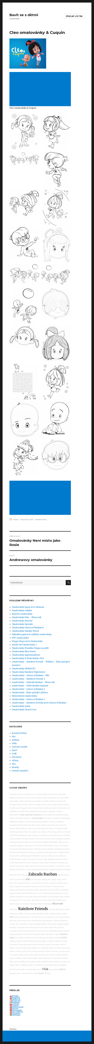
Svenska (16, 1015)
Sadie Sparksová (45, 958)
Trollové (47, 951)
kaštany (59, 893)
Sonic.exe (50, 890)
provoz (66, 842)
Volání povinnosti (16, 842)
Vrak (19, 921)
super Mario (44, 863)
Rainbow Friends (33, 908)
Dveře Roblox (63, 805)
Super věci (58, 846)
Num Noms (39, 927)
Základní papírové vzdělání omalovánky (32, 634)
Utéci (50, 924)
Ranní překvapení (50, 965)
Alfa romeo (36, 825)
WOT (19, 875)
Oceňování (56, 958)
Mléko (21, 914)
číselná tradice (15, 893)
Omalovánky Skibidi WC (24, 668)
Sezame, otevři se (59, 951)
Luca (68, 962)
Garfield (57, 938)
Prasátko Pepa (35, 832)
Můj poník (24, 801)
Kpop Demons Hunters (40, 822)
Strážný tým (57, 835)
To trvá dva (20, 880)
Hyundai (66, 931)
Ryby (17, 904)
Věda (14, 743)
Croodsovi (52, 883)
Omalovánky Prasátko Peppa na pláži (30, 648)
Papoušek (23, 945)
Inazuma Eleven (36, 904)
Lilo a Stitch (29, 805)
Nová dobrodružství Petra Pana (46, 794)
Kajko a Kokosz (47, 941)
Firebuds (53, 863)
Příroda (62, 801)
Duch (44, 815)
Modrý (12, 832)
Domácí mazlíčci (20, 770)
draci (41, 973)
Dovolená (16, 757)
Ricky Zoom (53, 917)
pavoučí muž (36, 880)
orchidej (18, 839)
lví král (48, 886)
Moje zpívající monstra (30, 815)
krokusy (29, 794)
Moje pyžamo (47, 921)
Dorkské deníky (61, 829)
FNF (28, 879)
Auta (40, 811)
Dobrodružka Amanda (48, 808)
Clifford (47, 973)
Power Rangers (32, 863)
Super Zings (57, 880)
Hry (14, 736)
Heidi (61, 897)
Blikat (23, 962)
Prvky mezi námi (49, 900)
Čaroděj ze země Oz (17, 794)
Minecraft (57, 903)
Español (16, 1013)
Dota (37, 839)
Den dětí (21, 811)
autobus (12, 941)
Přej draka (52, 832)
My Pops (51, 909)
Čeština (15, 1004)
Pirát (64, 880)
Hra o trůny (43, 917)
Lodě (14, 753)
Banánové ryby (59, 962)
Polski (15, 996)
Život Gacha (31, 951)
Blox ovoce (37, 893)
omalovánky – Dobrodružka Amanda (30, 685)
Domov (13, 1029)
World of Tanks (32, 973)
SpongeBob (54, 969)
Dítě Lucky (55, 945)
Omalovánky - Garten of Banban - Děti (30, 675)
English (16, 997)
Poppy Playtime (48, 849)
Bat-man (32, 829)
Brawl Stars (36, 883)
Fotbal (58, 900)
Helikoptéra (46, 880)
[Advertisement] (40, 89)
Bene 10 (63, 945)
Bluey (54, 924)
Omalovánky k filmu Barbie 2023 (28, 658)
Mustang (13, 921)
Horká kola (36, 921)
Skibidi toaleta (63, 875)
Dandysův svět (15, 849)
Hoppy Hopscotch (16, 866)
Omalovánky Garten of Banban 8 (28, 627)
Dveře (39, 969)
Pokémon (28, 934)
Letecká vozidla (19, 747)
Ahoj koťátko (32, 958)
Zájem (16, 801)
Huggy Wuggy (63, 924)
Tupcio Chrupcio (57, 822)
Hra (14, 764)
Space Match (25, 822)
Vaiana (56, 921)
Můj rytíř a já (29, 842)
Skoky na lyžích (42, 801)
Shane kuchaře (28, 849)
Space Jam (29, 798)
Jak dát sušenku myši (32, 941)
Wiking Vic (36, 948)
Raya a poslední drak (39, 852)
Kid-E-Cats (21, 973)
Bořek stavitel (15, 852)
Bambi (17, 859)
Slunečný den (20, 863)
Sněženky (13, 811)
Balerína (13, 875)
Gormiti (27, 870)
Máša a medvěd (15, 948)
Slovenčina (17, 1012)
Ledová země (20, 951)
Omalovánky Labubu (22, 610)
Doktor (67, 897)
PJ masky (67, 870)
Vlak (45, 969)
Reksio (21, 818)
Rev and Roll (32, 917)
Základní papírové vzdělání (31, 965)
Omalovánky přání (21, 706)
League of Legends (29, 859)
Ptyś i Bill (48, 927)
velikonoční (54, 801)
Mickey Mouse (58, 927)
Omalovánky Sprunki (22, 624)
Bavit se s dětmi (23, 15)
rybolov (59, 811)
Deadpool (47, 904)
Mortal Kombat (44, 945)
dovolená (13, 969)
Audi (24, 948)
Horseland (13, 825)
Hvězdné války (47, 948)
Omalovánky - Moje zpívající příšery (30, 692)
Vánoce (51, 829)
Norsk (15, 1008)
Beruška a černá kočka (27, 969)
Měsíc (17, 965)
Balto (16, 917)
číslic (47, 914)
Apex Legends (15, 886)
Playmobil (37, 897)
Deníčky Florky (41, 798)
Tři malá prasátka (34, 962)
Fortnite (44, 883)
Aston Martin (33, 808)
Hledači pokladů (42, 842)
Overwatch (13, 900)
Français (16, 1000)
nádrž (64, 914)
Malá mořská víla (16, 870)
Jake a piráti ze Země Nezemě (40, 835)
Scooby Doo (20, 798)
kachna (65, 955)
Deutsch (16, 999)
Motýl (44, 846)
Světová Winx (64, 917)
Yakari (12, 965)
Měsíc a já (13, 818)
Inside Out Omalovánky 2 (24, 644)
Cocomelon (24, 904)
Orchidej (62, 794)
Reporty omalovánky (22, 614)
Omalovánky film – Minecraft (26, 617)
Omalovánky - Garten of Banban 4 (28, 689)
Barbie (44, 897)
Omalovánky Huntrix (39, 870)
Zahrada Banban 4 (16, 846)
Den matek (18, 883)
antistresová (62, 883)
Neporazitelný (42, 829)
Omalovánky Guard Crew (24, 709)
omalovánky (37, 818)
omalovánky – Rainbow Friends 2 (28, 679)
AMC (53, 955)
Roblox (62, 969)
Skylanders (60, 909)
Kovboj (12, 880)
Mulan (43, 825)
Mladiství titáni (54, 859)
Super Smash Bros (33, 900)
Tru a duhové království (24, 938)
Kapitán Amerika (63, 839)
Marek (15, 519)
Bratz (29, 948)
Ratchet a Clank (61, 941)
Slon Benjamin (22, 829)
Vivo (17, 924)
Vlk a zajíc (47, 818)
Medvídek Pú (27, 893)
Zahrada (37, 849)
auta (49, 805)
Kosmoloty (14, 945)
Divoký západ (15, 808)
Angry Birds (30, 866)
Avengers (13, 931)
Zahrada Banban (42, 874)
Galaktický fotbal (55, 931)
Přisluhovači (14, 822)
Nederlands (18, 1007)
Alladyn (44, 832)
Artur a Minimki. (49, 811)
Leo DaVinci (60, 866)
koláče (64, 937)
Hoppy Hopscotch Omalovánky (27, 641)
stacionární (32, 945)
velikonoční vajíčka (55, 856)
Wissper (12, 973)
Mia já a (21, 805)
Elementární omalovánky (24, 696)
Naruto (48, 839)
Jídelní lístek (74, 16)
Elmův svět (25, 852)
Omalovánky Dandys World (25, 631)
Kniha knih (65, 818)
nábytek (43, 890)
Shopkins (13, 805)
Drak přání (28, 890)
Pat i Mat (60, 798)
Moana (44, 805)
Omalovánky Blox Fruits (24, 651)
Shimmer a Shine (53, 934)
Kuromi (25, 875)
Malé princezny (64, 808)
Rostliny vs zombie (17, 927)
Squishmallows (55, 914)
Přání (42, 839)
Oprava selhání (15, 958)
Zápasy (12, 829)
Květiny (15, 740)
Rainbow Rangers (62, 849)
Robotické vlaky (55, 842)
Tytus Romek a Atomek (56, 825)
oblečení (46, 893)
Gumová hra (26, 921)
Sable (24, 958)
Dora (48, 955)
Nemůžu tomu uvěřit (24, 897)
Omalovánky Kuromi (22, 620)
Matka (12, 798)
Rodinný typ (62, 863)
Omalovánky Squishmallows (26, 655)
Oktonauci (13, 909)
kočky (52, 893)
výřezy (15, 760)
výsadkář (62, 965)
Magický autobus (56, 870)
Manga (55, 805)
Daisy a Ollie (42, 859)
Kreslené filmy (41, 519)
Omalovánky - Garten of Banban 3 (28, 699)
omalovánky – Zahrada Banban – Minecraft (33, 682)
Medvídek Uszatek (60, 815)
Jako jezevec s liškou (57, 852)
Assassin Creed (31, 846)
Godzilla (37, 805)
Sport (14, 750)
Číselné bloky (53, 897)
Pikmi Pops (28, 955)
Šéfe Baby (57, 948)
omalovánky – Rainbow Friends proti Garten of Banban (39, 702)
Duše (40, 846)
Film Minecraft (25, 825)
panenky (40, 951)
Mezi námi (29, 927)
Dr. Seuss (22, 900)
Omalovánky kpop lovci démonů (28, 607)
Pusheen (19, 941)
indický (50, 815)
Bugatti (24, 808)
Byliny (36, 890)
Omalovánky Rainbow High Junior (28, 672)
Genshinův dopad (29, 886)
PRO (37, 866)
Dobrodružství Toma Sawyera (35, 931)
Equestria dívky (21, 832)
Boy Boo (27, 883)
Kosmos (32, 801)
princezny (23, 917)
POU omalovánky (20, 638)
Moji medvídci (40, 955)
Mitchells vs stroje (39, 856)
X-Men (30, 924)
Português (17, 1010)
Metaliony (52, 798)
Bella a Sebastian (62, 890)
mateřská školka (40, 924)
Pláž (11, 917)
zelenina (31, 839)
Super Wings (18, 955)
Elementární (14, 815)
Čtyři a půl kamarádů (23, 856)
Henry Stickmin (31, 811)
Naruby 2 (27, 818)
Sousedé (17, 962)
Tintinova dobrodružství (34, 914)
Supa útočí (56, 818)
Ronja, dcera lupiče (47, 866)
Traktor (58, 955)
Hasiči (65, 846)
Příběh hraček (47, 962)
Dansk (15, 1005)
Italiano (16, 1002)
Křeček (25, 839)
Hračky (15, 767)
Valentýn (23, 924)
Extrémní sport (39, 934)
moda (20, 931)
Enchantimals (21, 835)
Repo (11, 883)
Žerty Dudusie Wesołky (44, 938)
